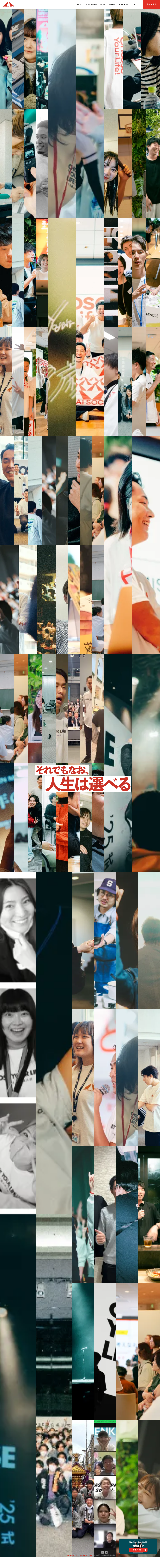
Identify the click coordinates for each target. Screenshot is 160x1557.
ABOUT (79, 4)
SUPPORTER (123, 4)
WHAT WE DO (91, 4)
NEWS (102, 4)
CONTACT (136, 4)
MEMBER (111, 4)
